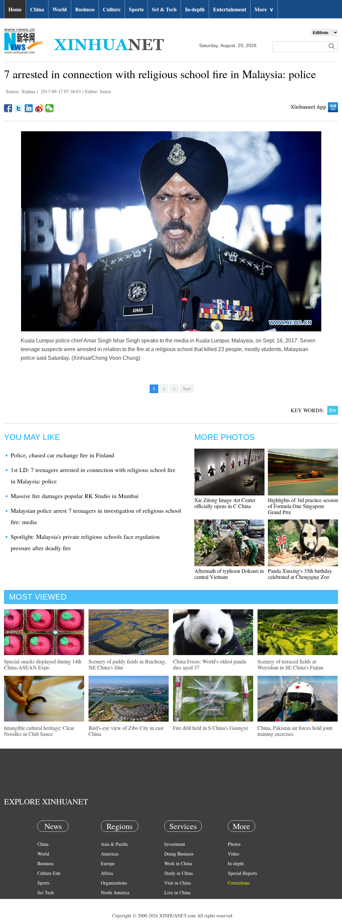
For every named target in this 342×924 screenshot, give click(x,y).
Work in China (178, 863)
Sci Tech (45, 892)
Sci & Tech (164, 9)
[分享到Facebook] (8, 108)
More (264, 9)
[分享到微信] (49, 108)
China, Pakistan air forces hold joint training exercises (295, 730)
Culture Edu (48, 873)
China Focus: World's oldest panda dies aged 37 (209, 664)
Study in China (178, 873)
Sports (136, 9)
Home (15, 9)
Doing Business (178, 854)
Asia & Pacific (114, 844)
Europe (108, 863)
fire (332, 410)
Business (85, 9)
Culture (112, 9)
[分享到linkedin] (29, 108)
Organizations (114, 883)
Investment (174, 844)
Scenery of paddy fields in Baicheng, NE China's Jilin (127, 664)
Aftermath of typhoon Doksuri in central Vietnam (229, 573)
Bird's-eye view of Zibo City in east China (126, 730)
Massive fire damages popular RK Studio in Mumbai (75, 496)
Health (43, 902)
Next (187, 388)
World (59, 9)
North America (115, 892)
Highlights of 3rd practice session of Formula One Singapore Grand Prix (303, 505)
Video (233, 854)
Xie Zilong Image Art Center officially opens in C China (224, 502)
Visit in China (177, 883)
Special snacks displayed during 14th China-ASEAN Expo (42, 664)
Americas (110, 854)
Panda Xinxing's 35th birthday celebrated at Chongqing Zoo (300, 573)
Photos (234, 844)
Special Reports (242, 873)
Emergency (175, 902)
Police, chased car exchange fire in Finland (62, 455)
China (37, 9)
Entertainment (229, 9)
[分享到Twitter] (18, 108)
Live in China (177, 892)
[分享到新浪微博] (39, 108)
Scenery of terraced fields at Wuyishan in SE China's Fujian (290, 664)
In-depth (195, 9)
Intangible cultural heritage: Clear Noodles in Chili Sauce (39, 730)
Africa (107, 873)
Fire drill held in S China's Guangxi (210, 727)
